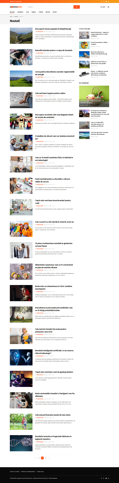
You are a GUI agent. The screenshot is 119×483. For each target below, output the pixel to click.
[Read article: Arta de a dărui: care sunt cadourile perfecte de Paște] (94, 96)
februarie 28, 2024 (96, 46)
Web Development (53, 478)
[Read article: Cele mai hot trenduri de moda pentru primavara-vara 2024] (21, 336)
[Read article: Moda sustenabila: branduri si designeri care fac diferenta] (21, 400)
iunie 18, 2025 (95, 118)
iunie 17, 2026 (48, 120)
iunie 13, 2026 (48, 205)
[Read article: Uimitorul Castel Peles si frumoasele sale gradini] (84, 64)
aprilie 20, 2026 (95, 38)
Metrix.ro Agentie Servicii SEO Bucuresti (22, 478)
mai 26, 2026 (94, 56)
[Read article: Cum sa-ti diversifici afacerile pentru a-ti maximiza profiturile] (84, 125)
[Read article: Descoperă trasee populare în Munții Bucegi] (21, 36)
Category (16, 16)
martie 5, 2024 (95, 77)
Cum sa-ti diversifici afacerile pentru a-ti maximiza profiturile (97, 124)
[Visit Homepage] (16, 7)
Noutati (12, 12)
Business (20, 12)
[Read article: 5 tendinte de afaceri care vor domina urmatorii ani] (21, 143)
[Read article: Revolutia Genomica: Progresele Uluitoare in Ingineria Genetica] (21, 443)
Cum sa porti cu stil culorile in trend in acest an (54, 222)
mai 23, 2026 (48, 356)
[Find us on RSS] (108, 1)
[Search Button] (77, 7)
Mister (48, 12)
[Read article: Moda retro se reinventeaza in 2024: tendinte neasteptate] (21, 293)
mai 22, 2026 (48, 374)
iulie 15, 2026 (95, 136)
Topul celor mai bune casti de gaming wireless (54, 372)
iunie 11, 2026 (48, 224)
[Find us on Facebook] (101, 1)
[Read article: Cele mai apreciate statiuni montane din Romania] (84, 135)
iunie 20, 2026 (48, 77)
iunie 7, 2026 (48, 270)
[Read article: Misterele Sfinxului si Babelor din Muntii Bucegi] (84, 55)
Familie (34, 12)
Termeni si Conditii (14, 471)
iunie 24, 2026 (48, 53)
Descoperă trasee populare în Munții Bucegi (53, 29)
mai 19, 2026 (48, 417)
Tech (27, 12)
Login (103, 7)
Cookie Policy (40, 471)
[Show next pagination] (49, 458)
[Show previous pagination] (35, 458)
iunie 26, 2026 (48, 31)
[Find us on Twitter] (104, 1)
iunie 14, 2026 (48, 184)
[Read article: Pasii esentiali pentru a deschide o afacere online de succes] (21, 186)
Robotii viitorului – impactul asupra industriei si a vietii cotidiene (100, 34)
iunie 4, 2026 (48, 291)
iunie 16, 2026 (48, 141)
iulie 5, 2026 (94, 65)
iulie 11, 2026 (95, 128)
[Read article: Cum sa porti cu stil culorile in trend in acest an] (21, 229)
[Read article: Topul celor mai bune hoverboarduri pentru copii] (21, 207)
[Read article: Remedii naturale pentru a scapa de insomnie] (21, 57)
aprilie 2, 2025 (84, 105)
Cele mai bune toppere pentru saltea (50, 93)
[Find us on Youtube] (106, 1)
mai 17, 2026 (48, 441)
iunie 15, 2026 (48, 163)
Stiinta (41, 12)
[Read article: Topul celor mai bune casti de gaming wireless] (21, 379)
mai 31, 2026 (48, 313)
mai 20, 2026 (48, 399)
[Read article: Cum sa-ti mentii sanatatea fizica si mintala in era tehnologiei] (21, 164)
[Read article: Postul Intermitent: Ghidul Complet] (84, 45)
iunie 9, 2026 (48, 248)
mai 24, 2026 (48, 334)
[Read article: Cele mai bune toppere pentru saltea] (21, 100)
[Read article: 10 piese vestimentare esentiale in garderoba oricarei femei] (21, 250)
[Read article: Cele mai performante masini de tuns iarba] (21, 422)
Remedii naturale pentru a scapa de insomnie (53, 50)
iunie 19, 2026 (48, 96)
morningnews (39, 31)
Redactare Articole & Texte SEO (40, 478)
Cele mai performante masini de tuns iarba (52, 415)
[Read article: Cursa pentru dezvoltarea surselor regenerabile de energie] (21, 79)
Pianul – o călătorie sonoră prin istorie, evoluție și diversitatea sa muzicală (99, 73)
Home (11, 16)
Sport (55, 12)
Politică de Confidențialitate (28, 471)
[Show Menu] (108, 7)
